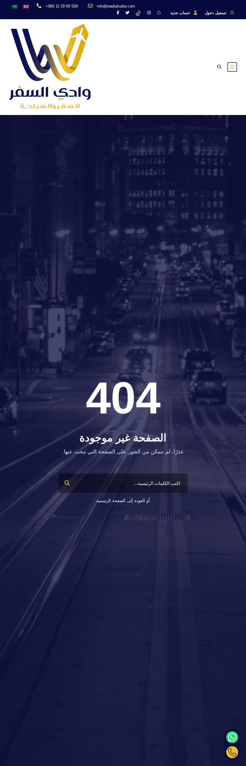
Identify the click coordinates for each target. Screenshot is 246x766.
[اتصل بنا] (232, 752)
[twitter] (127, 13)
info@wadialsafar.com (116, 6)
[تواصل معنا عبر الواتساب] (232, 737)
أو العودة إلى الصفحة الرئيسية (123, 500)
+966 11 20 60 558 (62, 6)
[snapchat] (159, 13)
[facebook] (118, 13)
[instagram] (149, 13)
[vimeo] (138, 13)
